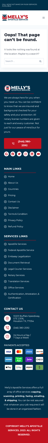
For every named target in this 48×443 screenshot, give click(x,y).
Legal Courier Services (20, 269)
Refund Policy (15, 226)
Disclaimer (13, 207)
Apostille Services (17, 244)
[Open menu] (43, 18)
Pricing (11, 195)
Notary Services (16, 275)
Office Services (16, 287)
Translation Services (18, 281)
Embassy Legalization (19, 256)
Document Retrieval (19, 262)
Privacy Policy (15, 220)
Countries (13, 189)
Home (11, 176)
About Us (13, 183)
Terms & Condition (17, 214)
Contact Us (14, 201)
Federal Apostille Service (21, 250)
